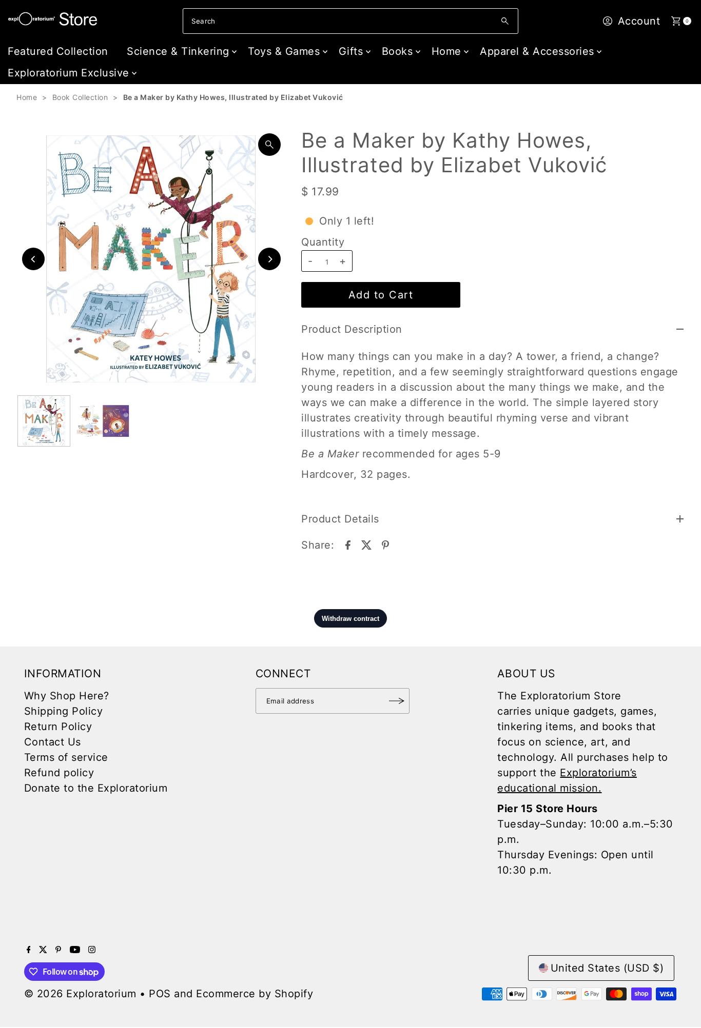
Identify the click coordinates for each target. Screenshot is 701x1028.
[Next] (269, 259)
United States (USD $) (607, 968)
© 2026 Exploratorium (80, 993)
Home (446, 51)
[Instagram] (91, 949)
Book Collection (80, 97)
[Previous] (33, 259)
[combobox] (350, 21)
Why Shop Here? (66, 696)
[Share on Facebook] (348, 544)
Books (397, 51)
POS (160, 993)
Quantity (322, 242)
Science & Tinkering (178, 51)
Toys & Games (284, 51)
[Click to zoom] (269, 144)
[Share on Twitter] (366, 544)
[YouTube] (75, 949)
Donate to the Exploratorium (96, 788)
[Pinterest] (58, 949)
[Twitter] (43, 949)
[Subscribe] (397, 701)
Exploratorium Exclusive (68, 73)
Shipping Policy (63, 711)
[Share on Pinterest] (385, 544)
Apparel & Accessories (537, 51)
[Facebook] (29, 949)
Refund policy (59, 773)
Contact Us (52, 742)
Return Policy (58, 726)
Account (639, 21)
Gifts (351, 51)
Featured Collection (58, 51)
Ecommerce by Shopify (254, 993)
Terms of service (66, 757)
